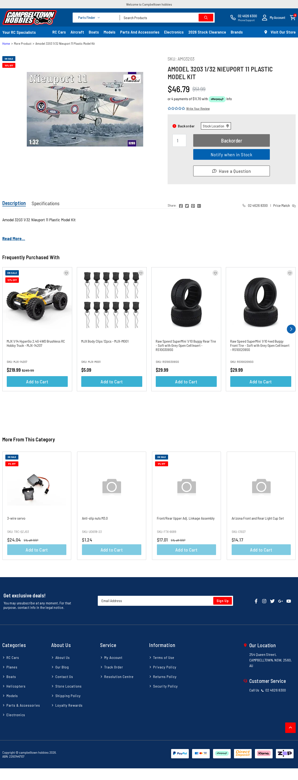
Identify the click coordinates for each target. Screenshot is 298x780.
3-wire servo (16, 518)
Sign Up (223, 601)
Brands (237, 31)
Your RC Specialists (19, 32)
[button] (273, 17)
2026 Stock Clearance (207, 31)
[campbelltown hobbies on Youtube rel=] (288, 601)
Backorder (231, 140)
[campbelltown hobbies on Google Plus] (280, 601)
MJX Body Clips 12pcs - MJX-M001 (105, 341)
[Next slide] (287, 506)
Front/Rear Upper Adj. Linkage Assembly (186, 518)
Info (229, 98)
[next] (291, 329)
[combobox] (167, 18)
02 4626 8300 (257, 205)
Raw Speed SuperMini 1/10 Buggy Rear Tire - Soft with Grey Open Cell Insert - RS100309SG (186, 345)
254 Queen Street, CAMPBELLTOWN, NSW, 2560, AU (270, 660)
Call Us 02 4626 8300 (267, 690)
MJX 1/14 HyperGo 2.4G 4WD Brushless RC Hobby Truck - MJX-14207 (36, 343)
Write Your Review (198, 108)
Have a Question (235, 171)
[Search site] (206, 17)
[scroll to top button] (290, 727)
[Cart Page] (293, 17)
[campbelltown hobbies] (29, 17)
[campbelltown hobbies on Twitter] (272, 601)
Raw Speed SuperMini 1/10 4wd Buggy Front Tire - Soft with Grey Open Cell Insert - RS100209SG (259, 345)
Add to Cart (37, 381)
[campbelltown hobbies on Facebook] (256, 601)
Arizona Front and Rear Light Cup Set (258, 518)
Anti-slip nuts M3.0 (95, 518)
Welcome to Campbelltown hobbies (149, 4)
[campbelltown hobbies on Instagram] (264, 601)
